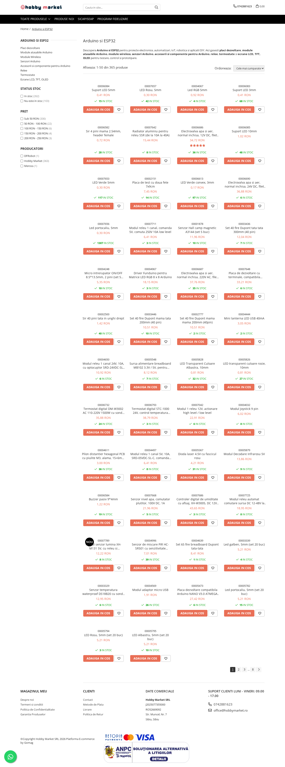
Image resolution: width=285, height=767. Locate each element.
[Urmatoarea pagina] (258, 669)
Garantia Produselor (32, 714)
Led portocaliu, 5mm (103, 228)
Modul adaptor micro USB (150, 590)
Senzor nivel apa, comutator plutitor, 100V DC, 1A (150, 501)
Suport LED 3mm (244, 90)
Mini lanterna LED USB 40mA (244, 318)
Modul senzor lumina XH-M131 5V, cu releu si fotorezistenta (103, 546)
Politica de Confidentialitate (37, 709)
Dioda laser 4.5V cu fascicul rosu (197, 456)
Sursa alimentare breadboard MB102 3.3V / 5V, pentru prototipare (150, 365)
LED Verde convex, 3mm (197, 182)
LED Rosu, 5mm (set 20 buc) (103, 635)
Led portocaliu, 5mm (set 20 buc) (244, 592)
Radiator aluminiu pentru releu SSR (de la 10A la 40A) (150, 133)
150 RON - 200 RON (36, 133)
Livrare (87, 709)
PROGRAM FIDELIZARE (112, 19)
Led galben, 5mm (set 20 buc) (244, 544)
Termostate (27, 75)
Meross (28, 166)
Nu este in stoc (33, 101)
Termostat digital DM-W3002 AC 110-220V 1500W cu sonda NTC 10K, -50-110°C (103, 411)
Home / (25, 29)
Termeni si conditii (31, 704)
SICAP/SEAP (86, 19)
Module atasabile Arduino (36, 52)
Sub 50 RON (31, 118)
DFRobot (29, 156)
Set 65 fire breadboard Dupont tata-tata (197, 546)
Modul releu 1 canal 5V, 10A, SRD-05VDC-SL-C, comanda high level (150, 456)
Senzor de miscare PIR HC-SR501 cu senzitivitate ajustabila (150, 546)
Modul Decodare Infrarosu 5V (244, 454)
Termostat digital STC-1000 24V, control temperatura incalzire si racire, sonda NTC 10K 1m (150, 411)
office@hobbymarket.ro (230, 710)
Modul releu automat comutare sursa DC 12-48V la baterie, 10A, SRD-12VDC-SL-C (244, 501)
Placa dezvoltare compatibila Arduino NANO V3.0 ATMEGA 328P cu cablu (197, 592)
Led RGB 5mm (197, 90)
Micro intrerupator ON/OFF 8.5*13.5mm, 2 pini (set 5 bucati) (103, 275)
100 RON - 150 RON (36, 128)
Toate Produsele (34, 19)
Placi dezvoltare (30, 48)
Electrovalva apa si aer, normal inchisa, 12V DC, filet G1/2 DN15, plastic (197, 133)
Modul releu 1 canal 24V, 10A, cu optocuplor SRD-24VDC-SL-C (103, 365)
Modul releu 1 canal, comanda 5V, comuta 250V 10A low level (150, 230)
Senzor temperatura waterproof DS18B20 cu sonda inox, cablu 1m (103, 592)
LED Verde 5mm (103, 182)
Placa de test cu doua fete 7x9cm (150, 184)
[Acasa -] (41, 7)
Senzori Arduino (30, 61)
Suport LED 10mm (244, 131)
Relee (23, 70)
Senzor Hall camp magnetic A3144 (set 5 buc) (197, 230)
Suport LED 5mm (103, 90)
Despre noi (27, 700)
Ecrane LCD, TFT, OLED (34, 79)
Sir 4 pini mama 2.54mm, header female (103, 133)
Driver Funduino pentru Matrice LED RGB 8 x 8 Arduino (150, 275)
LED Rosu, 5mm (150, 90)
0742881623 (222, 704)
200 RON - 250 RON (36, 138)
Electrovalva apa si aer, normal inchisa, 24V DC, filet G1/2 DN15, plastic (244, 184)
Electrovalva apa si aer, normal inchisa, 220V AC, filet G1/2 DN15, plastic (197, 275)
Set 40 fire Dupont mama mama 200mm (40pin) (197, 320)
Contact (88, 700)
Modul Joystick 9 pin (244, 409)
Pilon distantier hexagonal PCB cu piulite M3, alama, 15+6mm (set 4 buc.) (103, 456)
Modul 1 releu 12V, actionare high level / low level (197, 411)
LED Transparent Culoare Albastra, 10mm (197, 365)
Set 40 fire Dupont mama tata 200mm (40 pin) (150, 320)
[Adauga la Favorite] (119, 109)
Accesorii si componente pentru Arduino (45, 66)
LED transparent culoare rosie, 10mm (244, 365)
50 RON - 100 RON (35, 123)
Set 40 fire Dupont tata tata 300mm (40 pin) (244, 230)
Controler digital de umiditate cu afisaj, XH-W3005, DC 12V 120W (197, 501)
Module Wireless (30, 57)
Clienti (89, 691)
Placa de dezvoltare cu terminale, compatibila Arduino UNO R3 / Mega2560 (244, 275)
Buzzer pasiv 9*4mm (103, 499)
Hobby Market (33, 161)
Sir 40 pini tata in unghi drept (103, 318)
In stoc (28, 96)
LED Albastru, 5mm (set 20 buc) (150, 637)
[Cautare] (156, 7)
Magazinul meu (33, 691)
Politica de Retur (93, 714)
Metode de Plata (93, 704)
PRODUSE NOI (64, 19)
